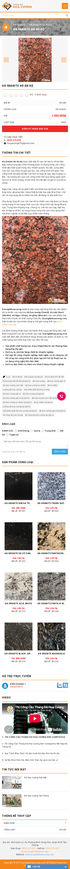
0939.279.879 (14, 140)
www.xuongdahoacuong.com (39, 854)
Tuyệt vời (14, 435)
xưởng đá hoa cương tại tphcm (16, 407)
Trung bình (50, 431)
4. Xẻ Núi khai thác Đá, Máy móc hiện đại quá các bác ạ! (30, 760)
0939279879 (16, 687)
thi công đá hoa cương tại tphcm (39, 415)
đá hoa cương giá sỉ (12, 394)
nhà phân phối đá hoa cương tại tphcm (20, 411)
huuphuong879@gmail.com (20, 143)
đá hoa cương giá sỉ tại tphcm (52, 411)
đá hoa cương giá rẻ (56, 381)
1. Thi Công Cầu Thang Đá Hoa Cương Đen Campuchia (33, 737)
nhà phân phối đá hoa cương (36, 390)
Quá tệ (37, 431)
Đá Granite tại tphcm (33, 377)
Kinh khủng (23, 431)
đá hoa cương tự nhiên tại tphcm (17, 402)
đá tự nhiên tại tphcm (43, 402)
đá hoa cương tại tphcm (33, 394)
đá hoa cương (39, 381)
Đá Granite (19, 25)
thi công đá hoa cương (13, 415)
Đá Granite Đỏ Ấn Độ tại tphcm (16, 381)
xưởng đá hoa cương (12, 390)
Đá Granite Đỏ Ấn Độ (40, 25)
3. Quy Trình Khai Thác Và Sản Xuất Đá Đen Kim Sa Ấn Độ (30, 753)
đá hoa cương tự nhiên (35, 385)
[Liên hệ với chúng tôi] (59, 685)
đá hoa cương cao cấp (13, 385)
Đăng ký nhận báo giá (35, 129)
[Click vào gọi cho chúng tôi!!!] (61, 396)
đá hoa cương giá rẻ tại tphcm (16, 398)
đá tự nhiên (52, 385)
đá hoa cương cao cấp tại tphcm (46, 398)
